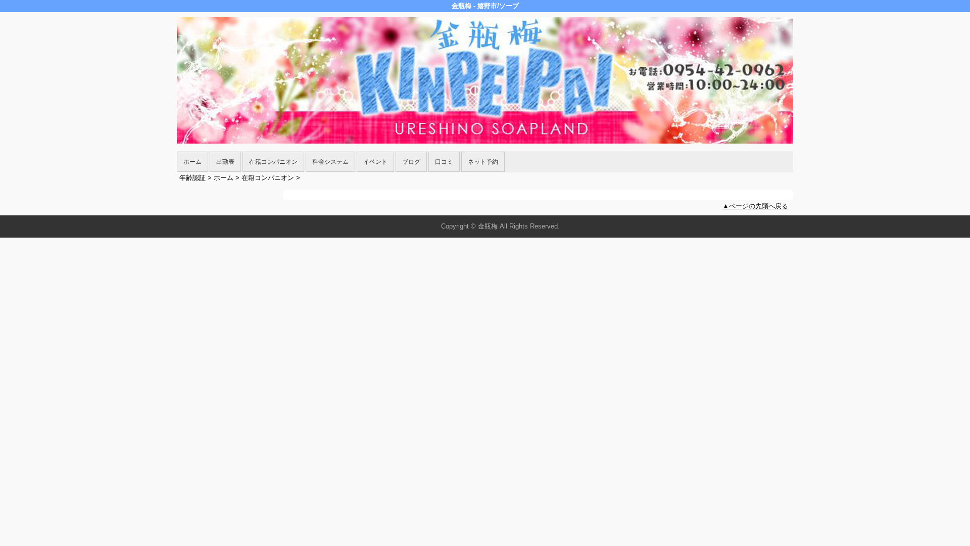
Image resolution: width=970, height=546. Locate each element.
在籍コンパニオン (273, 161)
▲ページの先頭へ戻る (755, 206)
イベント (375, 161)
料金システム (330, 161)
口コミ (444, 161)
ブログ (411, 161)
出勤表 (225, 161)
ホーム (192, 161)
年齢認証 (192, 177)
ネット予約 (483, 161)
